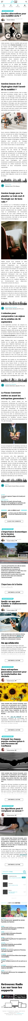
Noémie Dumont (11, 680)
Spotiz (18, 635)
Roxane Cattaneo (11, 19)
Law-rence (22, 854)
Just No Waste (15, 716)
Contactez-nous (20, 1013)
